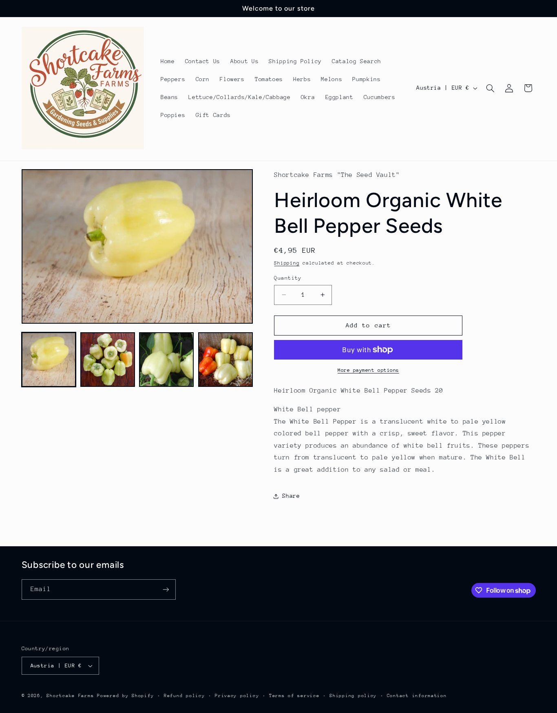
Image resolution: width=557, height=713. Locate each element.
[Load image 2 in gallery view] (107, 359)
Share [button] (291, 495)
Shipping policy (353, 695)
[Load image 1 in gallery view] (49, 359)
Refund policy (184, 695)
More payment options (368, 370)
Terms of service (294, 695)
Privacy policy (237, 695)
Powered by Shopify (125, 695)
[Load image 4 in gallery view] (225, 359)
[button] (490, 88)
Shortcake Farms (70, 695)
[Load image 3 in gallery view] (166, 359)
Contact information (417, 695)
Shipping (286, 263)
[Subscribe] (165, 589)
